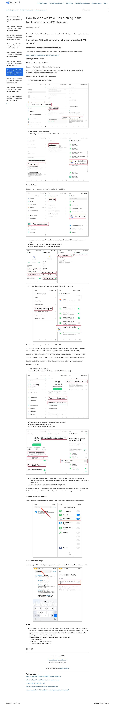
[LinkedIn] (32, 649)
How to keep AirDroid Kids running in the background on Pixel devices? (14, 63)
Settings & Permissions (41, 10)
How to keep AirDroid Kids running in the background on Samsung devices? (14, 37)
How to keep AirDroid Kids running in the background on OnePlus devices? (14, 98)
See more (9, 104)
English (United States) (101, 703)
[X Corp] (29, 649)
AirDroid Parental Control (56, 3)
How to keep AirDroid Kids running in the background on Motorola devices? (14, 54)
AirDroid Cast (69, 3)
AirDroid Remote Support (82, 3)
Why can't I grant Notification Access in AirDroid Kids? (42, 686)
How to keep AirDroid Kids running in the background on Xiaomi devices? (14, 46)
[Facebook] (27, 649)
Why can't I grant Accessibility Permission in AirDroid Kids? (43, 676)
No (62, 659)
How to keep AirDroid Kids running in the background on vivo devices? (14, 80)
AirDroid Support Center (12, 10)
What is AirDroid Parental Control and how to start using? (42, 55)
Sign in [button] (105, 3)
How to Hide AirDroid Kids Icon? (14, 21)
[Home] (13, 4)
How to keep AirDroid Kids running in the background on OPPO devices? (14, 72)
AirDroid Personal (42, 3)
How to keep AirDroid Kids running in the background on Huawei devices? (14, 28)
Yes (53, 659)
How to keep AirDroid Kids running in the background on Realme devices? (14, 89)
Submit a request (96, 3)
